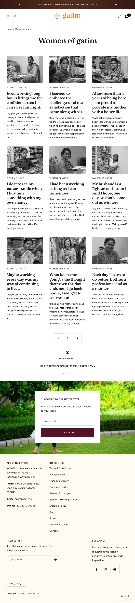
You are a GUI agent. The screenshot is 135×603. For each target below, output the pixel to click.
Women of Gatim (58, 524)
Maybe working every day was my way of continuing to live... (23, 281)
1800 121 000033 (25, 505)
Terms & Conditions (60, 468)
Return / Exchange (59, 493)
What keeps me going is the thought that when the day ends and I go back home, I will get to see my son (67, 286)
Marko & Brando (28, 593)
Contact (54, 530)
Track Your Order (58, 487)
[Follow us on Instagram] (105, 569)
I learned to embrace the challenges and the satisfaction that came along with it (66, 102)
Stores (53, 518)
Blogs (52, 512)
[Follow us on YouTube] (114, 569)
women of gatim (16, 87)
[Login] (119, 16)
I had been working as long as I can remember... (66, 188)
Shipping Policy (57, 505)
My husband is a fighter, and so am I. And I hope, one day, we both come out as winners (109, 193)
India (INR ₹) (15, 583)
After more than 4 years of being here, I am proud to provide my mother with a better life (109, 102)
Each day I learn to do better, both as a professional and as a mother (109, 281)
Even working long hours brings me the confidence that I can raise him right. (25, 100)
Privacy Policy (57, 474)
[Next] (76, 338)
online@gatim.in (23, 498)
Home (10, 29)
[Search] (15, 16)
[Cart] (126, 16)
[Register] (55, 559)
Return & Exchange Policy (63, 499)
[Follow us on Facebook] (96, 569)
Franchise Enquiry (59, 480)
